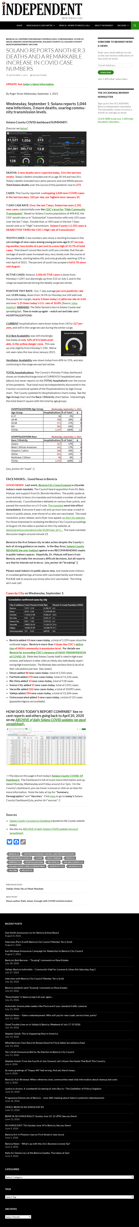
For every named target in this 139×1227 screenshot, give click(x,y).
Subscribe (105, 72)
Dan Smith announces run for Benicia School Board (32, 932)
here (52, 796)
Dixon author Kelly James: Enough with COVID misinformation (39, 899)
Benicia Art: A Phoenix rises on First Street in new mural (34, 1134)
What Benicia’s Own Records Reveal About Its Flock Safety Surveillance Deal (45, 1042)
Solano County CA (53, 41)
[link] (34, 529)
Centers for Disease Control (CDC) (37, 39)
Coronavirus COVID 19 (20, 858)
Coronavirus (65, 39)
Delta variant (14, 41)
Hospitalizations (32, 41)
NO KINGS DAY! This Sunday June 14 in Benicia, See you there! (38, 1125)
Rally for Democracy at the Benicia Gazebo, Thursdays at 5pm (37, 1152)
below (23, 128)
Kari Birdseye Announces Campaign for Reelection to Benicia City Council (44, 951)
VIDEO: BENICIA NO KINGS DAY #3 (24, 1107)
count (39, 858)
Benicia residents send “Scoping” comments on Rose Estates (36, 987)
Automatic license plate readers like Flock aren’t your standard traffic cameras (46, 1006)
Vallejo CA (27, 870)
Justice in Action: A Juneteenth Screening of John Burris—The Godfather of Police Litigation (53, 1088)
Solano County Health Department (27, 866)
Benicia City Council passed (54, 485)
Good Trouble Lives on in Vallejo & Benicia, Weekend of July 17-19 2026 (42, 1024)
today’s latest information (38, 84)
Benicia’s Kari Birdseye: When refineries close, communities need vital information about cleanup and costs (61, 1079)
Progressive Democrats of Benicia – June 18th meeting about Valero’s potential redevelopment (54, 1097)
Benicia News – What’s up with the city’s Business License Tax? (37, 1143)
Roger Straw (39, 75)
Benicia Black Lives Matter (39, 25)
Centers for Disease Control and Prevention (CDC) (49, 854)
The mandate (55, 505)
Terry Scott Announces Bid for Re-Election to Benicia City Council (39, 1051)
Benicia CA (12, 39)
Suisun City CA (57, 866)
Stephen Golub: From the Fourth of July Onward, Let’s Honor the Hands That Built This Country (55, 1061)
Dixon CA (70, 858)
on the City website (73, 517)
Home (19, 25)
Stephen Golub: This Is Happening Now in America (31, 1033)
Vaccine (33, 44)
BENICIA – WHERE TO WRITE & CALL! (74, 25)
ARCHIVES (121, 25)
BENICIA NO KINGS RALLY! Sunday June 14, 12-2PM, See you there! (41, 1116)
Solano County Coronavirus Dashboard (30, 820)
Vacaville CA (74, 866)
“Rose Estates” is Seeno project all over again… (29, 996)
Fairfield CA (15, 862)
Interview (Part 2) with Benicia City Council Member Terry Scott (38, 941)
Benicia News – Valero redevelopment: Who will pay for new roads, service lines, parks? (51, 1015)
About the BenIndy (104, 25)
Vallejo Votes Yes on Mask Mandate (24, 886)
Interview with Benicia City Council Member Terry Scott (34, 978)
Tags (8, 1189)
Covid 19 (78, 39)
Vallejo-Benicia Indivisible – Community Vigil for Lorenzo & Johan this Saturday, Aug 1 (50, 969)
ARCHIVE (22, 720)
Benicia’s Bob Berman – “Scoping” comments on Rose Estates (36, 960)
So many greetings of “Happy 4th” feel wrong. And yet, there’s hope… (40, 1070)
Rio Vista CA (53, 862)
